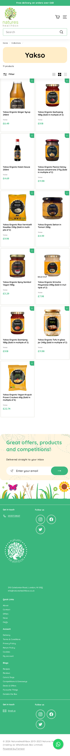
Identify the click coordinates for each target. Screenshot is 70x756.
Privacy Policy (9, 643)
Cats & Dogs (8, 677)
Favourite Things (10, 690)
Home (5, 43)
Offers (5, 614)
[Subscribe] (59, 471)
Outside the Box (10, 694)
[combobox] (35, 32)
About (5, 605)
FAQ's (5, 622)
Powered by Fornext (14, 748)
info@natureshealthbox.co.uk (21, 591)
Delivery (6, 635)
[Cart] (58, 17)
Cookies (6, 652)
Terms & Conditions (11, 639)
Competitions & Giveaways (15, 681)
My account (8, 656)
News (5, 618)
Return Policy (9, 648)
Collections (16, 43)
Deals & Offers (9, 685)
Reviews (6, 673)
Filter (11, 74)
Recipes (6, 669)
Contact (6, 609)
